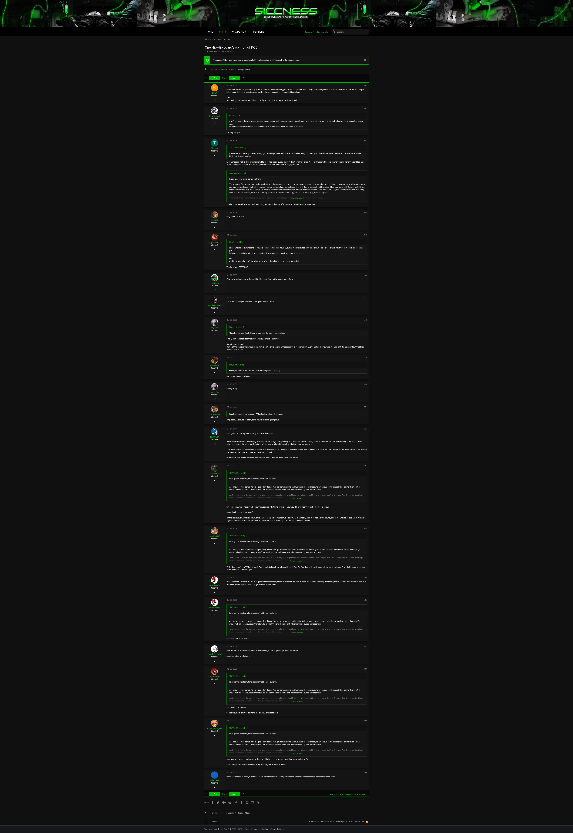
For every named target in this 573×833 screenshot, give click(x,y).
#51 (365, 407)
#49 (365, 358)
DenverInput (214, 116)
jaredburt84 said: (236, 173)
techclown (214, 283)
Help (351, 821)
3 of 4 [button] (224, 78)
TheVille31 (214, 437)
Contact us (314, 821)
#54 (365, 528)
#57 (365, 646)
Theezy (214, 148)
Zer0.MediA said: (236, 148)
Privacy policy (341, 821)
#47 (365, 298)
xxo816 (214, 220)
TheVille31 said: (236, 473)
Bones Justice (213, 52)
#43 (365, 140)
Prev (216, 78)
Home (357, 821)
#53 (365, 466)
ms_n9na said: (235, 365)
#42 (365, 108)
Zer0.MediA (214, 414)
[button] (249, 31)
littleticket (214, 780)
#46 (365, 275)
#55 (365, 578)
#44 (365, 212)
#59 (365, 721)
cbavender (214, 473)
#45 (365, 235)
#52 (365, 429)
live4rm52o (214, 677)
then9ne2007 (214, 536)
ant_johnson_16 (214, 242)
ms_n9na (215, 328)
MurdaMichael (214, 305)
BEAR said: (234, 115)
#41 (365, 85)
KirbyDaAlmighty (214, 728)
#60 (365, 773)
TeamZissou (214, 585)
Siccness (214, 821)
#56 (365, 600)
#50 (365, 384)
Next (234, 78)
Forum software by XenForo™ (228, 829)
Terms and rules (327, 821)
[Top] (363, 821)
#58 (365, 669)
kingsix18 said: (235, 327)
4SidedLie (214, 365)
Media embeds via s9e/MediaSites (269, 829)
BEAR (214, 93)
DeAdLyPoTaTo (214, 654)
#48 (365, 320)
